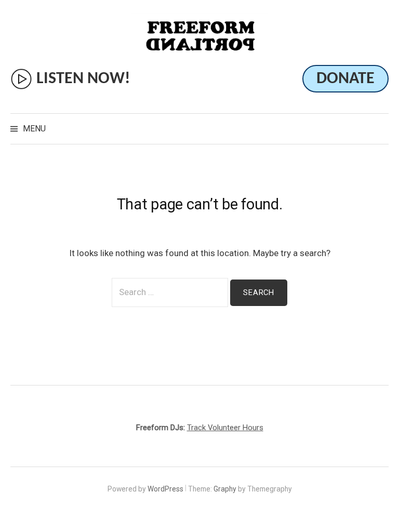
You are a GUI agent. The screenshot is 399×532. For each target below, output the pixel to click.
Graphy (225, 489)
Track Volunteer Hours (225, 427)
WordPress (165, 489)
